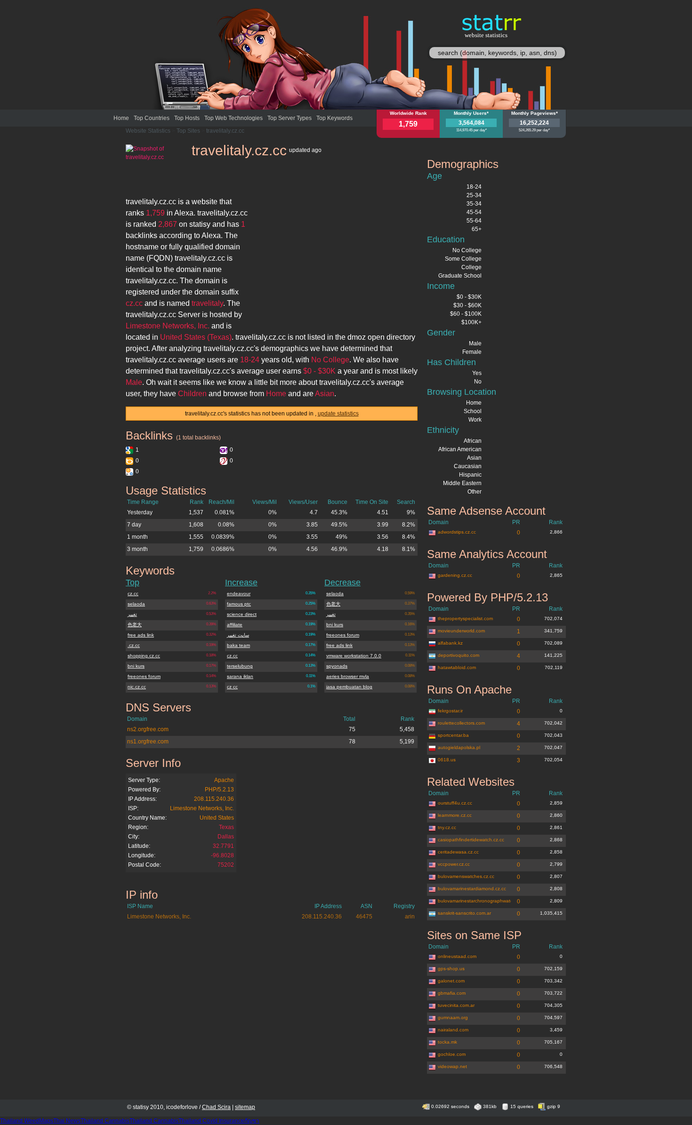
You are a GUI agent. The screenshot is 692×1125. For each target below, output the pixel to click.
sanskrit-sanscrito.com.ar (464, 913)
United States (217, 817)
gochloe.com (452, 1054)
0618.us (447, 759)
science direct (242, 614)
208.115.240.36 (214, 799)
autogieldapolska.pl (459, 747)
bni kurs (136, 666)
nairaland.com (453, 1029)
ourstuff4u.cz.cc (455, 803)
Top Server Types (289, 118)
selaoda (136, 603)
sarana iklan (240, 676)
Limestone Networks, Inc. (202, 808)
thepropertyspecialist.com (465, 618)
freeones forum (144, 676)
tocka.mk (447, 1042)
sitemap (245, 1107)
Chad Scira (216, 1107)
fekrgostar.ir (450, 710)
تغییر (132, 614)
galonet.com (451, 980)
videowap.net (452, 1066)
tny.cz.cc (447, 827)
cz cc (232, 686)
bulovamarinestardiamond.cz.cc (472, 888)
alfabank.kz (450, 643)
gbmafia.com (452, 993)
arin (410, 916)
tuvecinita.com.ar (456, 1005)
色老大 (135, 624)
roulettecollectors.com (461, 723)
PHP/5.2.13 (219, 789)
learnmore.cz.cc (455, 815)
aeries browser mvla (347, 676)
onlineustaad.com (457, 956)
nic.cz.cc (137, 686)
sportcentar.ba (453, 735)
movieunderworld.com (461, 630)
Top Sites (188, 131)
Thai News (66, 1120)
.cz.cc (134, 645)
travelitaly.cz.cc (225, 131)
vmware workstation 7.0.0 (353, 655)
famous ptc (239, 603)
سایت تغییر (238, 635)
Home (121, 118)
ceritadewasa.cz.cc (458, 851)
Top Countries (151, 118)
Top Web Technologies (233, 118)
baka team (238, 645)
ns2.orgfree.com (148, 729)
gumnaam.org (453, 1017)
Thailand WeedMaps (26, 1120)
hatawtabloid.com (457, 667)
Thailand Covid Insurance (211, 1120)
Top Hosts (187, 118)
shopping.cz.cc (144, 655)
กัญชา (251, 1120)
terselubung (240, 666)
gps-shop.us (451, 968)
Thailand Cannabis (104, 1120)
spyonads (336, 666)
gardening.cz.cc (455, 575)
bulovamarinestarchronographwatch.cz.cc (474, 900)
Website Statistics (148, 131)
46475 (364, 916)
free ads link (141, 635)
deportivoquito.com (458, 655)
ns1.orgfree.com (148, 741)
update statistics (338, 413)
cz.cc (133, 593)
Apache (224, 780)
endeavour (238, 593)
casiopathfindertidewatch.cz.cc (471, 839)
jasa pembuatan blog (349, 686)
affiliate (234, 624)
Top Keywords (334, 118)
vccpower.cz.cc (454, 864)
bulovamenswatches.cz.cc (466, 876)
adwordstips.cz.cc (457, 532)
